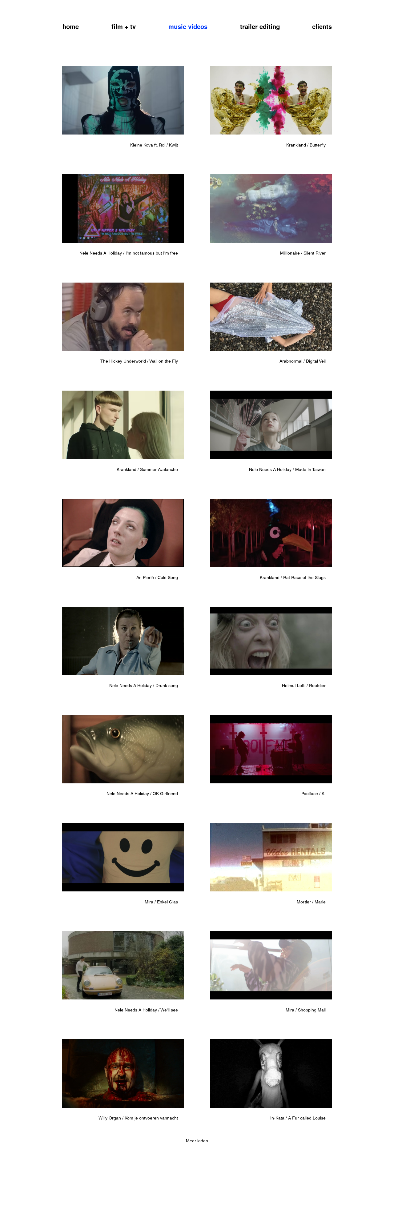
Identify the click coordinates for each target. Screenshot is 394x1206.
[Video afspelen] (123, 100)
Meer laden (197, 1140)
